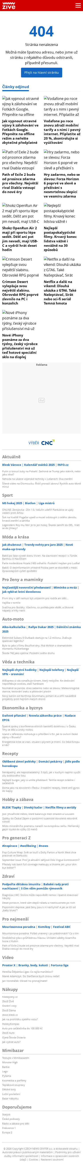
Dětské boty (9, 1089)
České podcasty (11, 1119)
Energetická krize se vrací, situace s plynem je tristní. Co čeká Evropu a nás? (41, 743)
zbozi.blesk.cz (10, 1014)
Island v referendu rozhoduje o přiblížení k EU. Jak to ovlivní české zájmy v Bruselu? (40, 735)
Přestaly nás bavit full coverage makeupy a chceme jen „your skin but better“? (39, 866)
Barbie (6, 1067)
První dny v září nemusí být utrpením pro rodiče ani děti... (35, 598)
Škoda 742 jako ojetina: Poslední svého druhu (28, 653)
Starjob (6, 1114)
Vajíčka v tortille (11, 602)
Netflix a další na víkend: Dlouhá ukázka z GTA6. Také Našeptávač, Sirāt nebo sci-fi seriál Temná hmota (60, 292)
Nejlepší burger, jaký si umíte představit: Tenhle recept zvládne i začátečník (38, 781)
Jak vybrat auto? (11, 1041)
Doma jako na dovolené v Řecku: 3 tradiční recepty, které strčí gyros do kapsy (40, 789)
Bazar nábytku (10, 1098)
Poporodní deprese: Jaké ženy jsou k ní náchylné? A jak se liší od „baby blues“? (39, 908)
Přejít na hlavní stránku (41, 72)
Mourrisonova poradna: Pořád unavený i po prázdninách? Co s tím (40, 933)
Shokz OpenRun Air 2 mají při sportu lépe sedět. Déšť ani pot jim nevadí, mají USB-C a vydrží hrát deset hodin (20, 239)
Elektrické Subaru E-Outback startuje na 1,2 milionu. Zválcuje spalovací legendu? (36, 639)
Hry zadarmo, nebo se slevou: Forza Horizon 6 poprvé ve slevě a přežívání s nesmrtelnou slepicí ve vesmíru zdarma (62, 185)
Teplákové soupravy (13, 1085)
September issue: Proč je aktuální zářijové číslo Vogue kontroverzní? (41, 860)
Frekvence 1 (9, 1128)
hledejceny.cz (9, 996)
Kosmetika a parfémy (14, 1080)
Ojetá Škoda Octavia (13, 1037)
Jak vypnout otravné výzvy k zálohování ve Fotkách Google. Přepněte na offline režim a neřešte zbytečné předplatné (20, 132)
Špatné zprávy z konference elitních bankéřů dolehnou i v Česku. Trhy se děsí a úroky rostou (39, 728)
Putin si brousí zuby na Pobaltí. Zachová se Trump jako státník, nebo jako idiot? (41, 473)
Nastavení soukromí (52, 1159)
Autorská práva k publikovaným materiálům (27, 1152)
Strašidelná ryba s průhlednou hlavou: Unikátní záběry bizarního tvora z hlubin (39, 939)
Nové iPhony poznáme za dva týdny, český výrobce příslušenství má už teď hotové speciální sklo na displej (20, 346)
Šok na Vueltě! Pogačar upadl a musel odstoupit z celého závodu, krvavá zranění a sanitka (39, 519)
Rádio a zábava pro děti (15, 1123)
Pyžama (6, 1075)
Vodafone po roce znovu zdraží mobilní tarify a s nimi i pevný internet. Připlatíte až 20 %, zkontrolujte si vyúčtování (62, 132)
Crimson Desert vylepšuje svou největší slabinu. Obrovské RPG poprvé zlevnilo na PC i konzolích (20, 292)
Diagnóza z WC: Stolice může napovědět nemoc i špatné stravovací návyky (40, 896)
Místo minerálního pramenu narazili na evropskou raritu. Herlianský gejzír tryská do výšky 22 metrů (41, 827)
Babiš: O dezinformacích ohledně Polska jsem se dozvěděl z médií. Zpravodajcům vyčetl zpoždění (40, 569)
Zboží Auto (8, 1032)
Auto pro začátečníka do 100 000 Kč (22, 1028)
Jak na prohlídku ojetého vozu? (20, 1019)
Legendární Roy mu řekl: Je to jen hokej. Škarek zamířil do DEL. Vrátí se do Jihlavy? (41, 526)
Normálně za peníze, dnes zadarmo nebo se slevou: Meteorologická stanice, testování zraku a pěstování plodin (40, 689)
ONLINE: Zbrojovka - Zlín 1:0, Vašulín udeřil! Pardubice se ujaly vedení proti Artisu (37, 511)
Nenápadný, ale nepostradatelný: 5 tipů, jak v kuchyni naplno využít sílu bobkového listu (41, 774)
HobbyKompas (10, 1024)
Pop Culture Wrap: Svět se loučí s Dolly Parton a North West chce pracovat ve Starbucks (39, 854)
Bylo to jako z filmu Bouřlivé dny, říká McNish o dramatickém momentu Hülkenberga (37, 647)
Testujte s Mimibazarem (15, 1057)
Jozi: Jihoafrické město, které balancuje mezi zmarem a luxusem (38, 814)
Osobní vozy (9, 1005)
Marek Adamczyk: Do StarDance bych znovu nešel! (31, 976)
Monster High (10, 1062)
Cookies (33, 1159)
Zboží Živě (8, 1001)
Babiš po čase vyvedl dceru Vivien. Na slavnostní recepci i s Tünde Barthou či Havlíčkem (39, 557)
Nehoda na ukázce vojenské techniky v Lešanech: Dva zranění (37, 478)
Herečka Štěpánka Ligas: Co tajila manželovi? (27, 971)
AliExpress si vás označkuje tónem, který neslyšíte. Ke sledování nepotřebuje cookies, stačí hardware (38, 682)
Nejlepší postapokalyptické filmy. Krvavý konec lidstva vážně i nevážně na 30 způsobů (60, 239)
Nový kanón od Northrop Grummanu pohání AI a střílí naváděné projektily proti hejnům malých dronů (39, 697)
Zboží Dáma (9, 1010)
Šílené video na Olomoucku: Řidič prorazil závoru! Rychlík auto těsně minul (41, 485)
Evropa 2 (7, 1132)
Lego (5, 1071)
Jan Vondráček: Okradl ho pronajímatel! (24, 980)
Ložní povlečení (11, 1094)
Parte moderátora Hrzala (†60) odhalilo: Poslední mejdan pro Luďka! (41, 563)
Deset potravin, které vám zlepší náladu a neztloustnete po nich (38, 902)
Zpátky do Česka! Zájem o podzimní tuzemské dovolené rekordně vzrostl (39, 820)
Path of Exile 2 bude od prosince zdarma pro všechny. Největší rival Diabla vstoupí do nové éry (20, 183)
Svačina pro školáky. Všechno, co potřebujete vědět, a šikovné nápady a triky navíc (37, 609)
